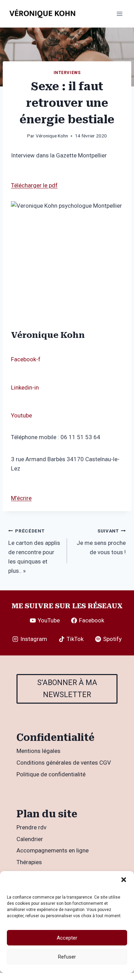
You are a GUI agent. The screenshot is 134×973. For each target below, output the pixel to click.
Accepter (67, 938)
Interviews (67, 72)
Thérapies (29, 862)
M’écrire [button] (21, 498)
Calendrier (29, 839)
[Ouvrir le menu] (119, 13)
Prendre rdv (31, 827)
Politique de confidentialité (51, 774)
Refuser (67, 957)
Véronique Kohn (52, 135)
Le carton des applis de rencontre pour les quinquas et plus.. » (34, 551)
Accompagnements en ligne (52, 850)
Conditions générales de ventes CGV (63, 762)
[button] (123, 879)
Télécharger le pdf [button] (34, 185)
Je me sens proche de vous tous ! (101, 542)
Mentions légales (38, 750)
